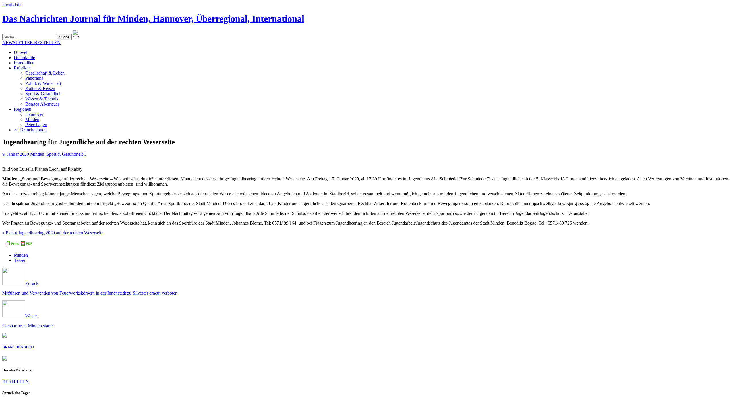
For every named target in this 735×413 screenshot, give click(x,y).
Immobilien (24, 62)
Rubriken (22, 67)
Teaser (20, 260)
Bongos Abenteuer (42, 104)
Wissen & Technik (42, 98)
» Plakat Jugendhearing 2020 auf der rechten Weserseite (52, 232)
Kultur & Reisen (40, 88)
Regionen (22, 109)
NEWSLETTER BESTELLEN (31, 42)
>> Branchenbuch (30, 129)
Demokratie (24, 57)
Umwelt (21, 52)
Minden (32, 119)
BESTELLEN (15, 381)
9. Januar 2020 (15, 154)
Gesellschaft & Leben (45, 73)
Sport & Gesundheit (43, 93)
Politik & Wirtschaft (43, 83)
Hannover (34, 114)
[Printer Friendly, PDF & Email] (18, 245)
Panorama (34, 78)
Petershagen (36, 124)
